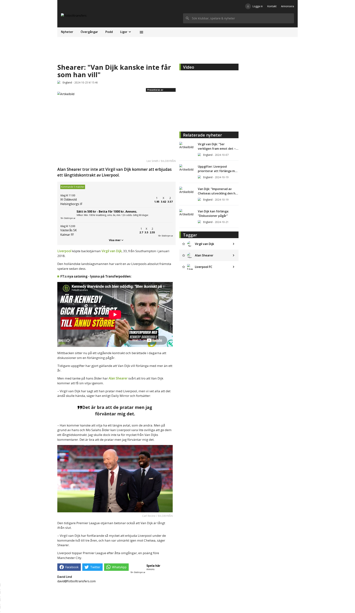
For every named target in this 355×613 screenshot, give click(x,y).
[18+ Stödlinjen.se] (165, 230)
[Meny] (141, 32)
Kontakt (272, 6)
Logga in (257, 6)
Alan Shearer (118, 378)
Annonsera (287, 6)
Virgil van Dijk (112, 251)
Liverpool (64, 251)
